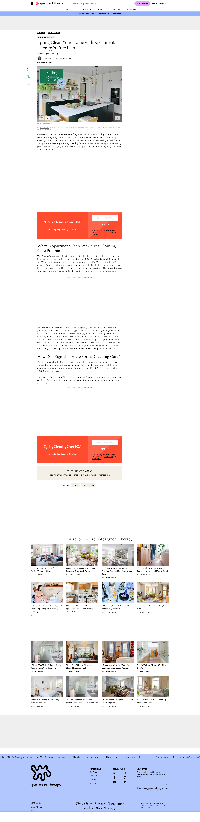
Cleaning (41, 33)
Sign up (105, 225)
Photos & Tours (69, 9)
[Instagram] (114, 773)
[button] (117, 118)
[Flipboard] (125, 782)
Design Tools (115, 9)
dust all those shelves (61, 134)
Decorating (87, 9)
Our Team (93, 772)
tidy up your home (109, 134)
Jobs (32, 810)
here (108, 475)
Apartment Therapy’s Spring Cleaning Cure (62, 143)
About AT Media (37, 806)
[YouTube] (114, 782)
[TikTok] (125, 773)
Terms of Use (108, 232)
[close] (198, 813)
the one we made (82, 348)
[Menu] (32, 3)
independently (44, 128)
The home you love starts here (44, 757)
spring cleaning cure (46, 37)
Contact (93, 779)
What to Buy (131, 9)
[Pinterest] (125, 777)
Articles (100, 9)
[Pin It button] (47, 118)
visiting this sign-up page (67, 365)
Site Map (93, 783)
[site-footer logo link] (36, 803)
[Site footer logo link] (59, 774)
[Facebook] (114, 777)
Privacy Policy (96, 234)
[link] (47, 570)
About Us (93, 775)
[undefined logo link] (50, 3)
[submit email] (164, 782)
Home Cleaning (54, 33)
